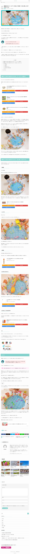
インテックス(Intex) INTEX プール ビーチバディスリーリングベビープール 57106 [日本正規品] (17, 86)
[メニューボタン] (1, 1)
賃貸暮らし (6, 430)
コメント (3, 487)
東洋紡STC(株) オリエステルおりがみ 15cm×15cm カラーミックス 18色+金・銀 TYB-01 (17, 320)
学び (2, 522)
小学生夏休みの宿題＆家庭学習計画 (6, 532)
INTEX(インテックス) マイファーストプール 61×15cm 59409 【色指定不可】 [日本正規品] (17, 97)
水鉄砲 (5, 65)
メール (3, 500)
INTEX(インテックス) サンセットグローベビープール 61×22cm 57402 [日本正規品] (17, 108)
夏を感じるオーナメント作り (5, 536)
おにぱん (5, 449)
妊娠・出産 (3, 525)
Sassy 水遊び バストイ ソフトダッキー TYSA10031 (13, 299)
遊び (4, 8)
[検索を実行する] (28, 513)
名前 (3, 497)
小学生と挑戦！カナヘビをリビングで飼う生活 (8, 534)
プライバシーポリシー (13, 551)
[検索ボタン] (29, 1)
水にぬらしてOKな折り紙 (8, 67)
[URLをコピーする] (26, 434)
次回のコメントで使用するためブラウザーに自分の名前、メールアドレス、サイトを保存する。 (14, 505)
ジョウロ (6, 64)
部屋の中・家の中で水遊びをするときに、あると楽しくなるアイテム (13, 62)
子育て (3, 518)
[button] (3, 434)
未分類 (3, 527)
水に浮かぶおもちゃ (7, 66)
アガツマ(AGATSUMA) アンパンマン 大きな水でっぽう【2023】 (15, 258)
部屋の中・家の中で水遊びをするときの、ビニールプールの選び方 (12, 61)
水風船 (5, 63)
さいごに (5, 69)
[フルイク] (15, 1)
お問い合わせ (17, 551)
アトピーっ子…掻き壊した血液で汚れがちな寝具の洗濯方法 (9, 539)
